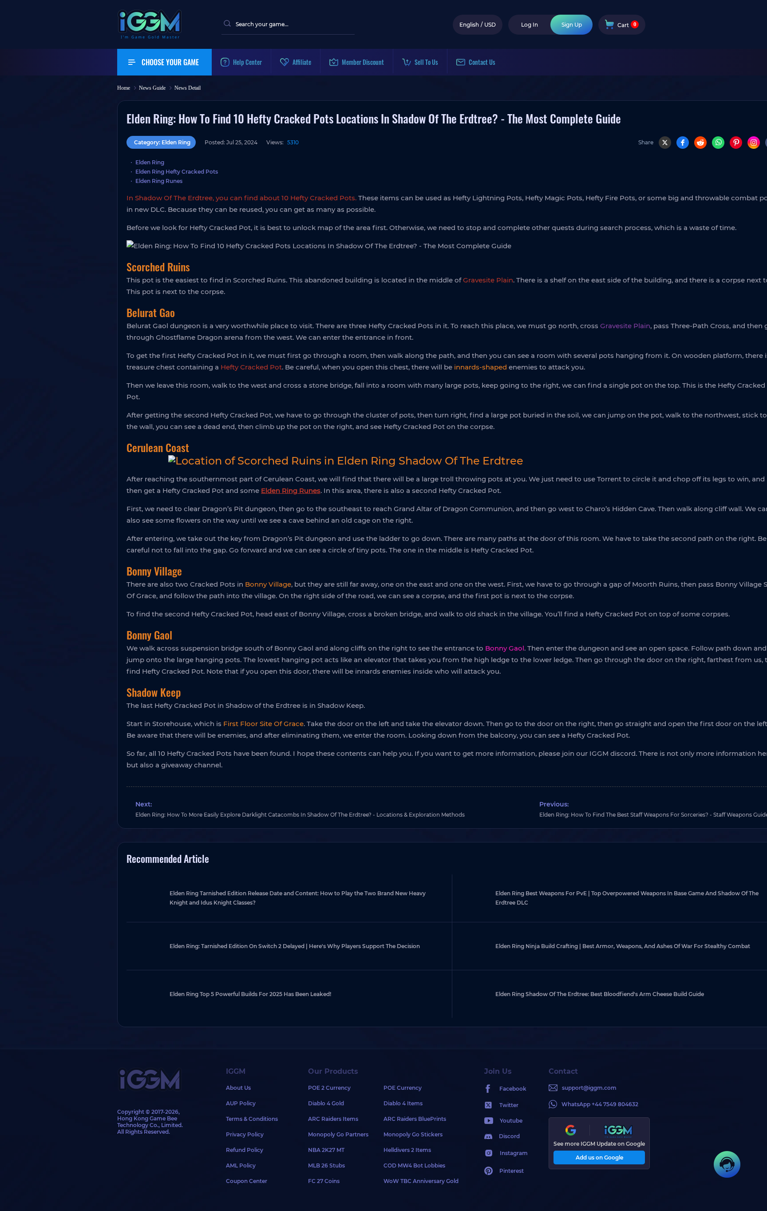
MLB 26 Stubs (326, 1165)
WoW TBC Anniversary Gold (421, 1181)
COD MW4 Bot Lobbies (414, 1165)
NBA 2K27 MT (326, 1150)
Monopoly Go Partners (338, 1134)
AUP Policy (241, 1103)
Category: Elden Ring (162, 142)
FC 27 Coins (324, 1181)
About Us (238, 1087)
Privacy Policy (245, 1134)
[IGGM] (149, 36)
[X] (665, 142)
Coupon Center (246, 1181)
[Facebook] (682, 142)
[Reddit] (700, 142)
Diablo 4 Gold (326, 1103)
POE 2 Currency (329, 1087)
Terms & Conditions (252, 1119)
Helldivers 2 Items (407, 1150)
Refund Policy (244, 1150)
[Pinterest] (736, 142)
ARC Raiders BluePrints (415, 1119)
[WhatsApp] (718, 142)
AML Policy (241, 1165)
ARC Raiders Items (333, 1119)
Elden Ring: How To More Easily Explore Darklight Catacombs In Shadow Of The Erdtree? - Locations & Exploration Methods (300, 814)
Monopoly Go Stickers (413, 1134)
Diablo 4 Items (403, 1103)
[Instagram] (753, 142)
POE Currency (403, 1087)
